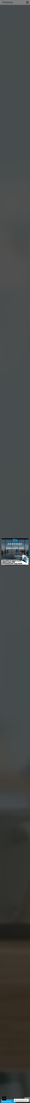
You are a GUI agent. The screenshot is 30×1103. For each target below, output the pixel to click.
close (13, 1101)
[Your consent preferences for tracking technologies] (21, 1100)
